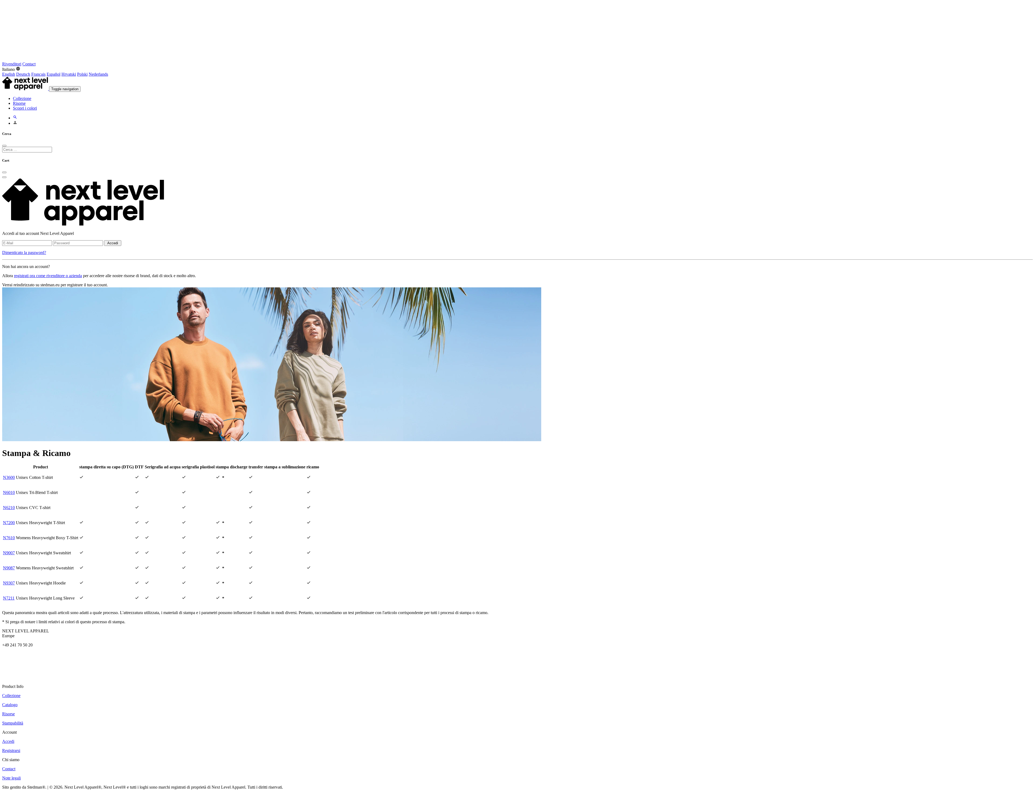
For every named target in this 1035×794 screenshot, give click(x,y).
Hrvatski (68, 74)
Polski (82, 74)
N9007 (9, 553)
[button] (11, 69)
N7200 (9, 522)
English (8, 74)
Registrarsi (11, 750)
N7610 (9, 537)
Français (38, 74)
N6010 (9, 492)
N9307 (9, 583)
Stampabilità (12, 723)
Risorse (19, 103)
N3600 (9, 477)
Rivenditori (11, 64)
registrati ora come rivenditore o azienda (48, 275)
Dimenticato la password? (24, 252)
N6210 (9, 507)
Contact (29, 64)
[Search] (15, 118)
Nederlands (98, 74)
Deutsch (23, 74)
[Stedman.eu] (137, 59)
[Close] (4, 146)
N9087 (9, 568)
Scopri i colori (25, 108)
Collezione (22, 98)
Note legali (11, 778)
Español (53, 74)
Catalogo (10, 704)
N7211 (9, 598)
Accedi (112, 243)
